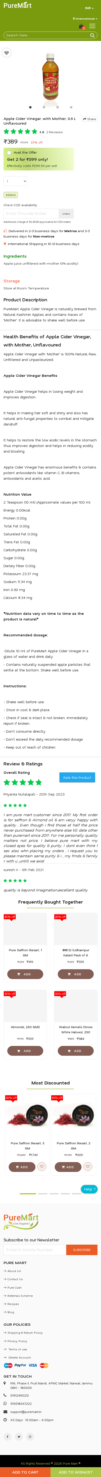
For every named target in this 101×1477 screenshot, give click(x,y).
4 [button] (71, 108)
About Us (14, 1271)
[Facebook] (8, 1437)
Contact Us (15, 1279)
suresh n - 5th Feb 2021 (23, 869)
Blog (11, 1312)
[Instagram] (30, 1437)
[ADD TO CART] (25, 974)
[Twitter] (19, 1437)
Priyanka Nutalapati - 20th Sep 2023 (34, 794)
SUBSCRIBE (81, 1250)
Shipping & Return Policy (25, 1332)
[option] (50, 76)
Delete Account (19, 1357)
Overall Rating (17, 772)
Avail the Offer (25, 152)
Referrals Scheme (20, 1295)
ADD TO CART (25, 1472)
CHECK (66, 213)
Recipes (13, 1304)
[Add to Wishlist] (6, 52)
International (85, 18)
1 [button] (30, 108)
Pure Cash (15, 1287)
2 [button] (43, 108)
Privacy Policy (17, 1341)
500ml (11, 195)
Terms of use (17, 1349)
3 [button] (57, 108)
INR (88, 8)
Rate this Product (77, 777)
